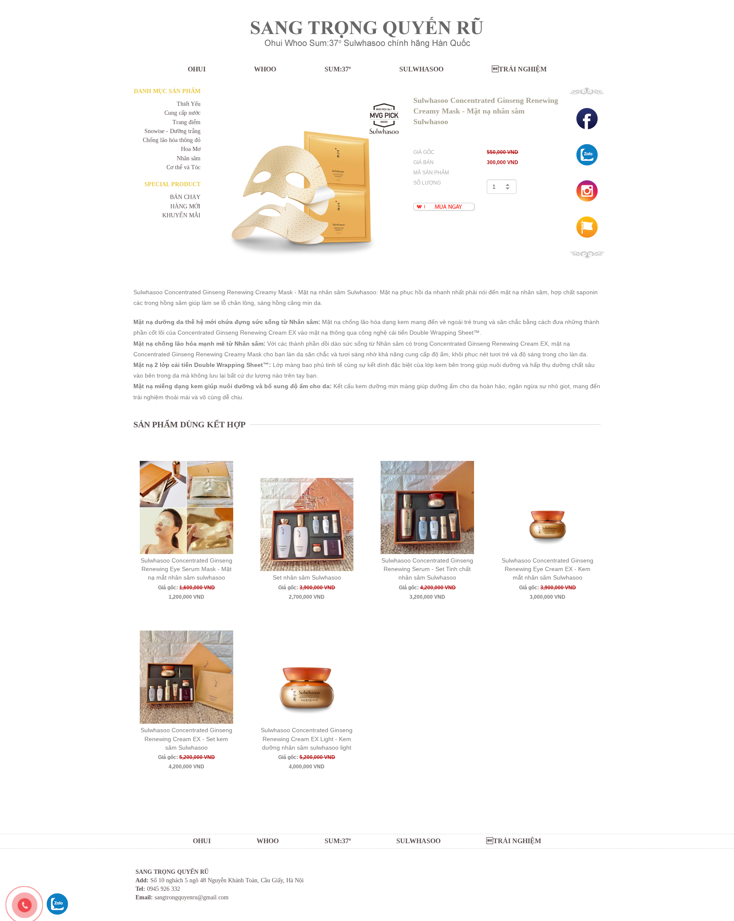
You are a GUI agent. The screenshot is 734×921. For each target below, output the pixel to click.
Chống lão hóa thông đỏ (171, 140)
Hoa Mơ (190, 149)
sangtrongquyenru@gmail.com (192, 897)
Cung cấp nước (182, 113)
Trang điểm (186, 122)
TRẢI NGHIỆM (519, 69)
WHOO (265, 69)
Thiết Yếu (188, 104)
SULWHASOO (421, 69)
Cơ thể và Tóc (183, 167)
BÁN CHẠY (185, 197)
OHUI (197, 69)
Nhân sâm (188, 158)
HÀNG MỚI (185, 206)
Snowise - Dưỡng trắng (172, 131)
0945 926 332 (163, 889)
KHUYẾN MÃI (181, 215)
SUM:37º (338, 69)
